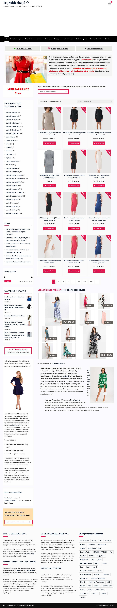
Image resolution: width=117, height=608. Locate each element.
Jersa (99, 559)
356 (91, 281)
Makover (106, 574)
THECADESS (84, 593)
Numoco (96, 586)
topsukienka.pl (29, 553)
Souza (82, 589)
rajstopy (8, 158)
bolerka (8, 147)
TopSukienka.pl (75, 400)
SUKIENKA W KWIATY (58, 364)
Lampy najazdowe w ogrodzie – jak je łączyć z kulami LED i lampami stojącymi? (18, 231)
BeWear (82, 544)
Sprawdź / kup (50, 143)
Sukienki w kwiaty (95, 48)
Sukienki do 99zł (24, 48)
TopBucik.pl (8, 498)
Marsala (82, 582)
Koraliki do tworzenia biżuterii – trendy (18, 262)
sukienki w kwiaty (11, 186)
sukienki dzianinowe (12, 130)
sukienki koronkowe (12, 126)
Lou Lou (99, 571)
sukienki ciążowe (11, 168)
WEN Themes (110, 605)
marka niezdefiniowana (98, 578)
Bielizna (47, 39)
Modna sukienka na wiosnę (88, 377)
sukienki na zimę (11, 210)
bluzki (8, 144)
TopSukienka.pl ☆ (16, 2)
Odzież (39, 39)
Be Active (108, 541)
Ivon (92, 559)
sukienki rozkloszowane (14, 196)
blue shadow (102, 544)
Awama (94, 541)
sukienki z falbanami (12, 133)
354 (79, 281)
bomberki (9, 151)
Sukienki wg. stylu (15, 39)
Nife (89, 586)
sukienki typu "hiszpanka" (14, 192)
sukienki (66, 376)
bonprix (82, 548)
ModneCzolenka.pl (10, 500)
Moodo (82, 586)
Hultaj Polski (84, 559)
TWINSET (95, 593)
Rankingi (56, 39)
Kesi (81, 567)
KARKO (97, 563)
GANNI (91, 556)
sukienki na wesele (12, 213)
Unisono (103, 593)
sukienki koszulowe (12, 189)
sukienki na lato (11, 203)
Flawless (83, 556)
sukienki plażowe (11, 113)
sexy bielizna (10, 137)
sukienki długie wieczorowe (15, 179)
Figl (111, 552)
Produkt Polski (107, 586)
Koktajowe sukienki (59, 48)
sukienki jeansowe (12, 116)
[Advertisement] (58, 22)
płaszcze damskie (12, 161)
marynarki (9, 154)
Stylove (89, 589)
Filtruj (7, 281)
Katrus (105, 563)
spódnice (9, 165)
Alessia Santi (84, 541)
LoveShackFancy (85, 574)
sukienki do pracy (11, 119)
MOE (108, 582)
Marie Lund (83, 578)
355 (85, 281)
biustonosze (10, 140)
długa (18, 570)
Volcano (82, 597)
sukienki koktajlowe (12, 123)
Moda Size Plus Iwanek (96, 582)
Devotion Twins (85, 552)
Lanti (87, 567)
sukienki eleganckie (12, 172)
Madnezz (97, 574)
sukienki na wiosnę (12, 199)
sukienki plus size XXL (13, 182)
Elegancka (30, 570)
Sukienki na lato (68, 39)
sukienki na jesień (12, 206)
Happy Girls (100, 556)
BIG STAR (91, 544)
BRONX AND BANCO (94, 548)
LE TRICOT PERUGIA (87, 571)
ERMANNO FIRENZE (99, 552)
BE (100, 541)
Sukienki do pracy (81, 39)
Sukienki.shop (100, 589)
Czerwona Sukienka (96, 39)
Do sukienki (28, 39)
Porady (107, 39)
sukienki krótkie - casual (14, 175)
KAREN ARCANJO (86, 563)
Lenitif (95, 567)
